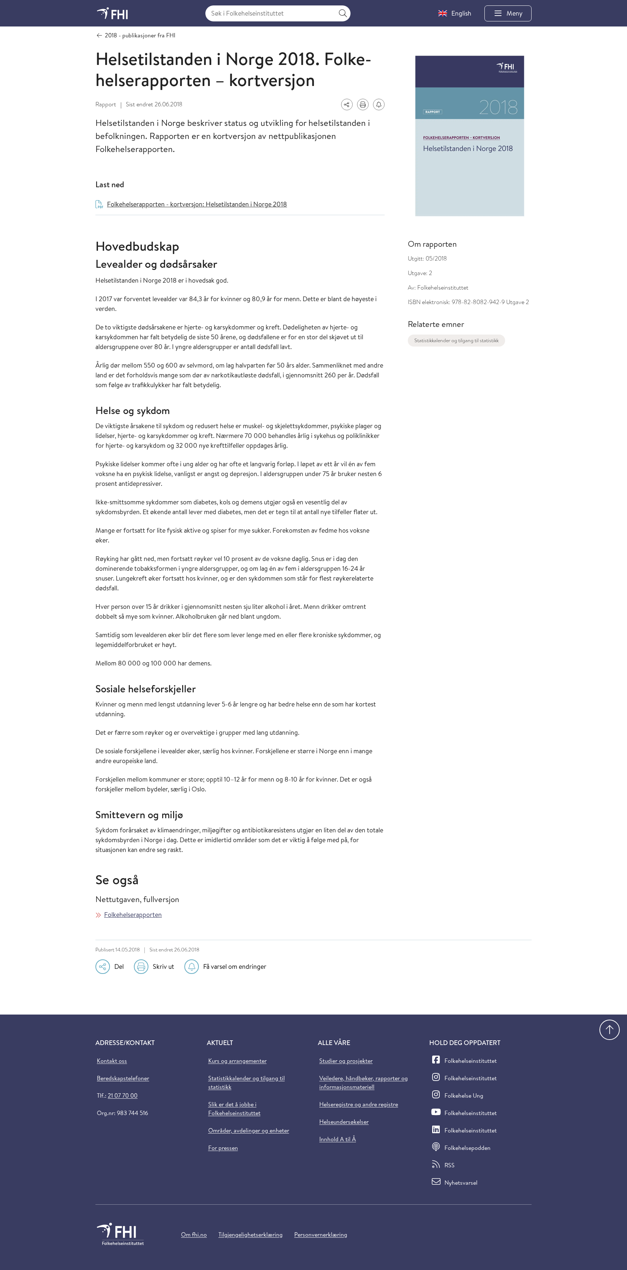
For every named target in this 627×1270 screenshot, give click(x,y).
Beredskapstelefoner (123, 1078)
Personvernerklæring (320, 1234)
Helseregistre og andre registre (358, 1104)
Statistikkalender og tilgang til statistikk (456, 340)
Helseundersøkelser (344, 1122)
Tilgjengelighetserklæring (250, 1234)
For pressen (223, 1148)
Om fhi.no (194, 1234)
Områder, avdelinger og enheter (248, 1130)
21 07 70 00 (123, 1095)
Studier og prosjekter (346, 1061)
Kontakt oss (112, 1061)
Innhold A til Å (337, 1139)
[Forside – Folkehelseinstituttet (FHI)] (112, 13)
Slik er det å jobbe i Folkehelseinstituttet (234, 1108)
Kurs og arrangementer (237, 1061)
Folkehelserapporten (133, 914)
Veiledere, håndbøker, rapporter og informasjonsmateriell (363, 1082)
